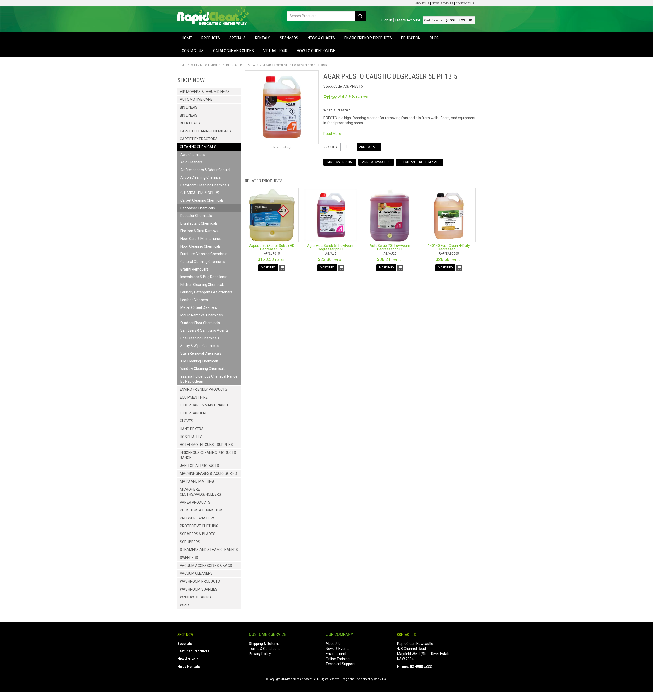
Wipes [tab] (185, 605)
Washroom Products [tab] (200, 581)
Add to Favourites (376, 162)
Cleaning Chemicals (206, 65)
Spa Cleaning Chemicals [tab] (199, 338)
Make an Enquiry (340, 162)
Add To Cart (282, 268)
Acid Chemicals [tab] (192, 154)
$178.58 (272, 259)
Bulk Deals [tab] (190, 123)
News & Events (442, 3)
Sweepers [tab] (189, 558)
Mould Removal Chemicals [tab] (201, 315)
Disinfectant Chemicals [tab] (199, 223)
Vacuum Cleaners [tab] (196, 573)
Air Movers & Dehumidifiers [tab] (205, 91)
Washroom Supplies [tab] (198, 589)
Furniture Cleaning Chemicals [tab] (203, 254)
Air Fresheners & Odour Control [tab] (205, 170)
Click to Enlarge (281, 147)
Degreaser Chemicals (242, 65)
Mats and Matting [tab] (197, 481)
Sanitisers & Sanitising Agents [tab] (204, 330)
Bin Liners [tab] (188, 107)
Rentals (262, 38)
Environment (336, 654)
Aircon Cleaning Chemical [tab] (200, 177)
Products (210, 38)
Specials (237, 38)
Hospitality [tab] (191, 437)
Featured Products (193, 651)
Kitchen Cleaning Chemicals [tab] (202, 285)
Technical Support (340, 664)
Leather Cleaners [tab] (194, 300)
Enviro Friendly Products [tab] (203, 389)
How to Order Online (316, 51)
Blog (434, 38)
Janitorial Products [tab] (199, 466)
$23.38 (331, 259)
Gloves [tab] (186, 421)
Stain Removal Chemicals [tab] (200, 353)
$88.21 (390, 259)
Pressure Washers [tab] (197, 518)
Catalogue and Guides (233, 51)
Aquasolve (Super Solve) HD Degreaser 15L (271, 247)
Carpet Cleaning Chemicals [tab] (205, 131)
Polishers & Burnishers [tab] (201, 510)
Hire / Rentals (188, 666)
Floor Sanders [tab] (194, 413)
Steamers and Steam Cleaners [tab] (209, 550)
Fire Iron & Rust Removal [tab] (199, 231)
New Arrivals (187, 659)
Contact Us (465, 3)
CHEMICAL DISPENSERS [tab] (199, 193)
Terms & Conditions (264, 649)
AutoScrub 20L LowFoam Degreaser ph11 (390, 247)
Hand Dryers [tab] (192, 429)
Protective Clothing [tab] (199, 526)
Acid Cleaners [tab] (191, 162)
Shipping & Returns (264, 644)
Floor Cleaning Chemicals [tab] (200, 246)
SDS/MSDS (289, 38)
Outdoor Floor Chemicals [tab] (200, 323)
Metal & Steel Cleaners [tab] (198, 307)
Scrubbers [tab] (190, 542)
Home (187, 38)
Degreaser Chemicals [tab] (197, 208)
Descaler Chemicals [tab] (196, 216)
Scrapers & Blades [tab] (197, 534)
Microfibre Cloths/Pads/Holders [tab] (200, 491)
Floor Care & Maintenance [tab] (201, 239)
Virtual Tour (275, 51)
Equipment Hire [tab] (194, 397)
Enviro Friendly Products (368, 38)
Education (410, 38)
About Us (422, 3)
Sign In (386, 20)
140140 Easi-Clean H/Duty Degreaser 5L (449, 247)
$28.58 (449, 259)
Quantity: (330, 147)
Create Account (407, 20)
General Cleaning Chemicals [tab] (202, 262)
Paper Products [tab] (195, 502)
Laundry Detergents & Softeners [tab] (206, 292)
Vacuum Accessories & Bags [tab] (206, 565)
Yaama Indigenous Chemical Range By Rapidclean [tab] (208, 378)
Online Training (338, 659)
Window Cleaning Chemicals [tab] (202, 369)
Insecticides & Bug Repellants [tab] (203, 277)
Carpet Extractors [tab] (199, 139)
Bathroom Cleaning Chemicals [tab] (204, 185)
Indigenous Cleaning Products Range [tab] (208, 455)
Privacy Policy (260, 654)
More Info (268, 267)
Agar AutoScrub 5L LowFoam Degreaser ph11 (330, 247)
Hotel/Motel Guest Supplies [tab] (206, 445)
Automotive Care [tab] (196, 99)
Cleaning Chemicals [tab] (198, 147)
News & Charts (321, 38)
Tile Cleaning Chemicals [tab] (199, 361)
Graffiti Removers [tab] (194, 269)
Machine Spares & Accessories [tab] (208, 473)
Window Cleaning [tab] (195, 597)
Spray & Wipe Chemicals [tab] (199, 346)
